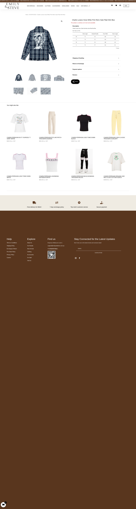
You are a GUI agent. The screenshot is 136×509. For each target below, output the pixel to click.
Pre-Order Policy (11, 251)
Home (27, 14)
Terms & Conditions (12, 242)
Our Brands (30, 245)
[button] (61, 21)
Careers (9, 257)
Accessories (56, 5)
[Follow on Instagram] (75, 258)
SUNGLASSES (65, 5)
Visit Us (29, 260)
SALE (77, 5)
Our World (84, 5)
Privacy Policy (10, 254)
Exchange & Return (12, 248)
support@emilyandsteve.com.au (56, 245)
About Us (29, 242)
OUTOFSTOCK (32, 14)
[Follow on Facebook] (79, 258)
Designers (40, 5)
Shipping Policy (11, 245)
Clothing (48, 5)
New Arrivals (31, 5)
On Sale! (29, 257)
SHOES (73, 5)
